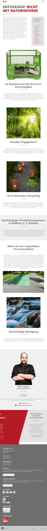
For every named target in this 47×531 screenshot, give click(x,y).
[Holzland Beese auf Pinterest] (14, 492)
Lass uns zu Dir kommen (36, 436)
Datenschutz (33, 528)
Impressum (44, 528)
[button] (2, 528)
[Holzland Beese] (5, 1)
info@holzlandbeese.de (7, 458)
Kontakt (16, 528)
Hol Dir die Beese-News (9, 474)
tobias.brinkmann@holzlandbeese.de (24, 405)
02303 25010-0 (7, 455)
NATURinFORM (6, 20)
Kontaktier (37, 236)
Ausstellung (38, 262)
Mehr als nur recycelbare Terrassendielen (37, 40)
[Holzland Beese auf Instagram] (8, 492)
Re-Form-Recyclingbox (21, 93)
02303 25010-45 (25, 403)
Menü (43, 1)
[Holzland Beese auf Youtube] (11, 492)
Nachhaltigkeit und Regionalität (9, 32)
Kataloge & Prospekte (5, 528)
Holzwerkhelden (16, 236)
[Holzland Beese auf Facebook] (4, 492)
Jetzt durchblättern (8, 485)
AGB (24, 528)
